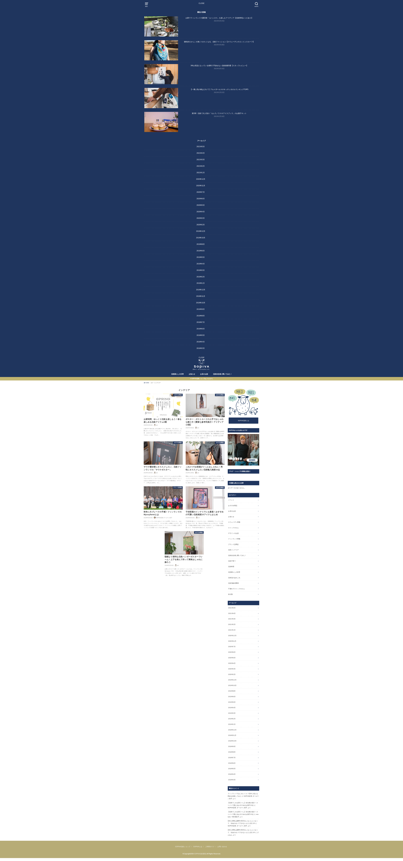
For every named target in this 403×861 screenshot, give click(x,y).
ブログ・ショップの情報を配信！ (240, 471)
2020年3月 (201, 218)
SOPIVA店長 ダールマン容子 (237, 807)
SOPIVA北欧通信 (200, 853)
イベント (231, 500)
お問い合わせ (222, 846)
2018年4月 (201, 342)
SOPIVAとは (197, 846)
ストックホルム (233, 528)
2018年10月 (200, 303)
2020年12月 (200, 179)
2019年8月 (201, 244)
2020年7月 (201, 192)
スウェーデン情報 (234, 522)
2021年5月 (201, 146)
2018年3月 (201, 348)
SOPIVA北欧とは (243, 420)
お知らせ (192, 374)
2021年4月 (201, 153)
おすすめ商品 (232, 505)
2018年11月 (200, 296)
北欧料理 (231, 566)
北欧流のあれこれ (234, 578)
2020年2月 (201, 225)
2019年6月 (201, 251)
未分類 (230, 594)
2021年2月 (201, 166)
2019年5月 (201, 257)
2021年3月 (201, 159)
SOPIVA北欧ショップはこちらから (202, 378)
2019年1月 (201, 283)
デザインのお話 (233, 533)
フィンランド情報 (234, 539)
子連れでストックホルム (236, 589)
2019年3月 (201, 270)
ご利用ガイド (210, 846)
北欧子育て (232, 561)
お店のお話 (204, 374)
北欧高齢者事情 (233, 583)
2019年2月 (201, 277)
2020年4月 (201, 212)
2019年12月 (200, 231)
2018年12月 (200, 290)
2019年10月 (200, 238)
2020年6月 (201, 199)
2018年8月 (201, 316)
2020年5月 (201, 205)
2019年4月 (201, 264)
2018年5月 (201, 335)
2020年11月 (200, 186)
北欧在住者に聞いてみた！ (222, 374)
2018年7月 (201, 322)
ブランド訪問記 (233, 544)
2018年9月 (201, 309)
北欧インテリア (233, 550)
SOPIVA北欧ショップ (182, 846)
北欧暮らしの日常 (177, 374)
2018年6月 (201, 329)
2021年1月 (201, 172)
